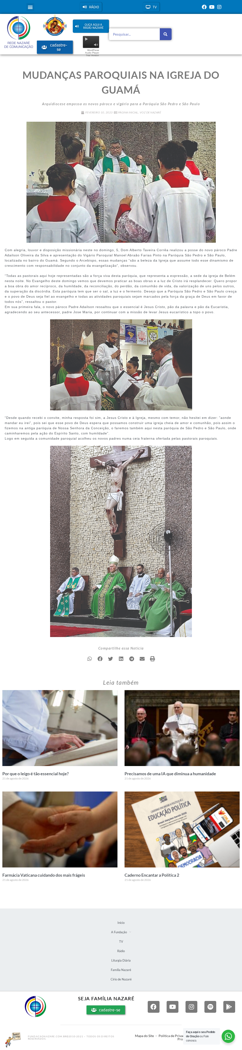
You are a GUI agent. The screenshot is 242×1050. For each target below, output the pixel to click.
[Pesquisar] (166, 34)
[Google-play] (229, 1007)
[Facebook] (204, 7)
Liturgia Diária (121, 960)
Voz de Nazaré (150, 112)
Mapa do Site (144, 1036)
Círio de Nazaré (121, 979)
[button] (30, 7)
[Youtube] (211, 7)
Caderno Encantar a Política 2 (152, 875)
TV (121, 941)
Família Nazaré (121, 970)
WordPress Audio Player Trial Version (92, 53)
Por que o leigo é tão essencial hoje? (35, 773)
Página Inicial (128, 112)
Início (121, 923)
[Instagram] (219, 7)
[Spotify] (210, 1007)
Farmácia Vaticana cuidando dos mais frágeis (43, 875)
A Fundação (119, 932)
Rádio (121, 951)
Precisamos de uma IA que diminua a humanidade (170, 773)
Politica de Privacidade (175, 1036)
